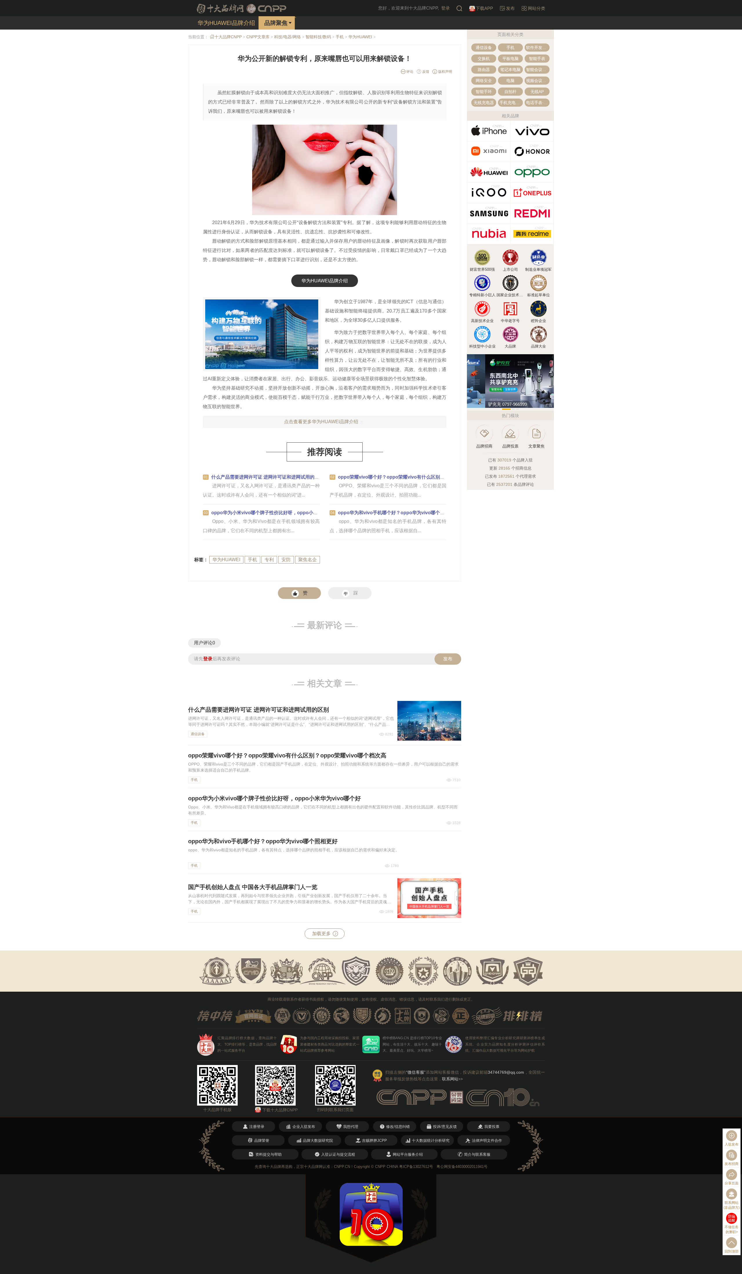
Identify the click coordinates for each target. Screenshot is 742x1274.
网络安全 (484, 80)
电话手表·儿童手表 (538, 102)
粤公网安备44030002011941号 (462, 1166)
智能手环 (484, 91)
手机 (340, 36)
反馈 (425, 72)
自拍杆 (510, 91)
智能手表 (537, 58)
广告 (548, 405)
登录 (445, 8)
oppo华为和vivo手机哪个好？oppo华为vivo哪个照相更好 (398, 512)
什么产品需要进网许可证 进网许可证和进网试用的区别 (267, 477)
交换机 (484, 58)
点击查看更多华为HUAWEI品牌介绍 (321, 421)
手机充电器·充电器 (511, 102)
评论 (409, 72)
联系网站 (452, 1079)
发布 (447, 658)
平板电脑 (510, 58)
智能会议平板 (538, 69)
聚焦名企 (307, 559)
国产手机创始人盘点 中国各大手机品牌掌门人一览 (252, 887)
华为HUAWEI (360, 36)
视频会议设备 (538, 80)
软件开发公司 (538, 47)
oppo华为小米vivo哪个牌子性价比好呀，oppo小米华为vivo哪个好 (280, 512)
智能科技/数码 (318, 36)
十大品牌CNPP (228, 36)
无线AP (537, 91)
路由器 (484, 69)
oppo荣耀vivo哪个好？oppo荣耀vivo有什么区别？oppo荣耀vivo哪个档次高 (418, 477)
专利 (269, 559)
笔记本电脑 (510, 69)
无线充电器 (484, 102)
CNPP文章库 (258, 36)
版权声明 (444, 72)
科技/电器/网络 (287, 36)
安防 (286, 559)
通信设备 (198, 734)
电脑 (510, 80)
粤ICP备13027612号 (416, 1166)
